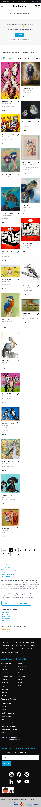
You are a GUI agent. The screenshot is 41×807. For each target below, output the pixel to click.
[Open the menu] (2, 6)
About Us (4, 642)
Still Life (4, 696)
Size (18, 58)
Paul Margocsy (5, 618)
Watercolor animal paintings (9, 570)
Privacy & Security (16, 802)
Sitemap (34, 649)
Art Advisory (30, 642)
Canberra (21, 676)
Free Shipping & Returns (27, 645)
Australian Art (6, 669)
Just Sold (4, 710)
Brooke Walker (5, 616)
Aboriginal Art (6, 663)
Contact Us (25, 649)
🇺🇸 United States (14, 739)
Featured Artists (6, 716)
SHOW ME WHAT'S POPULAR (20, 39)
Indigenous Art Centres (9, 729)
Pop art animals (5, 576)
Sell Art (3, 732)
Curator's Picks (6, 703)
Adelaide (21, 669)
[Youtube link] (28, 784)
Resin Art (4, 692)
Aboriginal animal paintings (8, 572)
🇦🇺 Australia (13, 737)
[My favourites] (36, 6)
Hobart (20, 686)
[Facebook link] (20, 777)
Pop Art (4, 686)
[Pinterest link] (28, 777)
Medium (27, 58)
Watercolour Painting (8, 699)
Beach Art (4, 673)
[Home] (20, 6)
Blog (11, 642)
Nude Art (4, 679)
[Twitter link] (20, 784)
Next (25, 554)
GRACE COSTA (5, 621)
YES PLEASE (19, 35)
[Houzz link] (13, 784)
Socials (17, 652)
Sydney (20, 663)
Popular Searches (7, 652)
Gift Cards (14, 645)
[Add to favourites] (18, 101)
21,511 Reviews (5, 631)
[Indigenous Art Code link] (20, 790)
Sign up (6, 763)
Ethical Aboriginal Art (8, 726)
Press (16, 642)
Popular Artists (6, 719)
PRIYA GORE (5, 614)
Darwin (20, 682)
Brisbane (21, 673)
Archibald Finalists (7, 723)
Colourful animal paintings (8, 574)
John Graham (5, 612)
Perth (20, 679)
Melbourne (22, 666)
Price (9, 58)
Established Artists (7, 713)
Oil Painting (5, 682)
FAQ (2, 649)
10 (18, 554)
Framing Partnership (13, 649)
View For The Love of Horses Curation (16, 603)
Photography (5, 689)
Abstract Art (5, 666)
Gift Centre (5, 645)
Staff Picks (4, 706)
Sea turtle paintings (6, 568)
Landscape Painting (7, 676)
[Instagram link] (13, 777)
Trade (22, 642)
